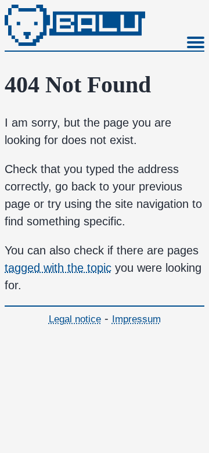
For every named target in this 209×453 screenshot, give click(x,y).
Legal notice (75, 319)
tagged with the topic (58, 267)
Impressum (136, 319)
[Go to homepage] (75, 41)
